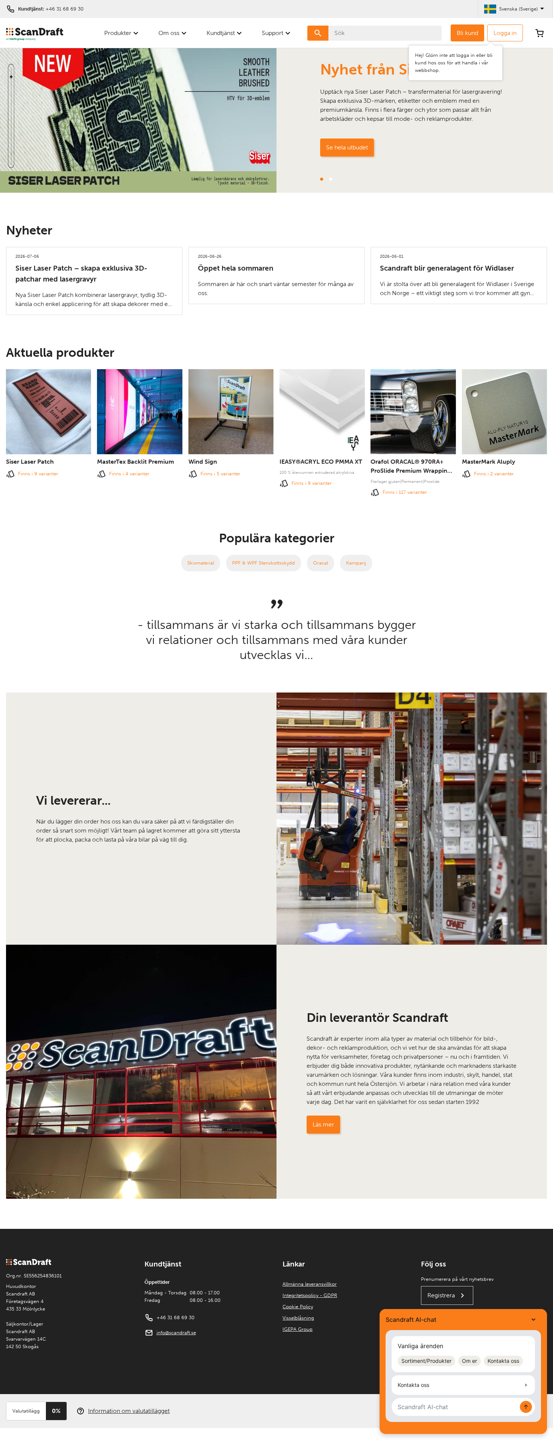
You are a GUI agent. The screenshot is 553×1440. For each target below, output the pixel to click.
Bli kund (467, 33)
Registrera (441, 1295)
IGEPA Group (298, 1329)
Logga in (505, 33)
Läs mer (323, 1124)
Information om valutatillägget (129, 1410)
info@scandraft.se (176, 1332)
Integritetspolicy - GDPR (310, 1295)
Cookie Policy (298, 1306)
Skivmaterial (200, 563)
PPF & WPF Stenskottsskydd (263, 563)
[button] (321, 179)
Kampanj (356, 563)
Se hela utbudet (347, 147)
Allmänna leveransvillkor (310, 1284)
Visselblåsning (298, 1318)
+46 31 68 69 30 (65, 9)
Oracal (320, 563)
